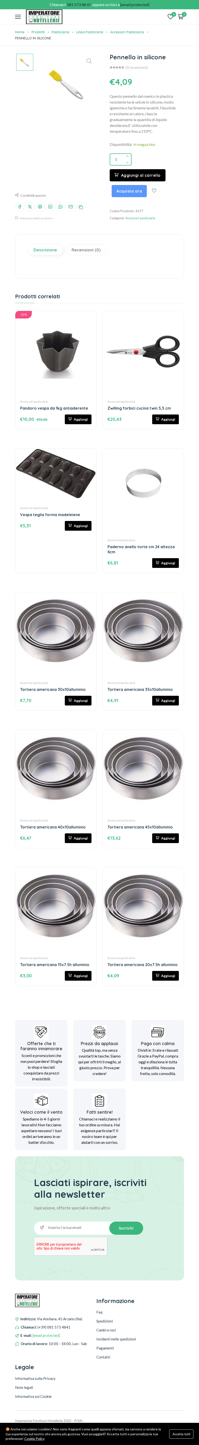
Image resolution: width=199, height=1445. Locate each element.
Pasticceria (60, 32)
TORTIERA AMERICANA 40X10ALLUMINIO (53, 827)
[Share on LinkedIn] (50, 206)
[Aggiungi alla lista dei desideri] (154, 191)
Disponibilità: (121, 144)
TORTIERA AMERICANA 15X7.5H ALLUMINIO (54, 964)
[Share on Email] (70, 206)
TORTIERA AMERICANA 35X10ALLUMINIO (140, 689)
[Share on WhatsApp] (60, 206)
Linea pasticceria (89, 32)
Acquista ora (129, 191)
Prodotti (38, 32)
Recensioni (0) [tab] (86, 249)
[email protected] (46, 1335)
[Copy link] (81, 206)
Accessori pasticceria (127, 32)
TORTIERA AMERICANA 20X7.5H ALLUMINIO (143, 964)
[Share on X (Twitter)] (29, 206)
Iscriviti (126, 1228)
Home (20, 32)
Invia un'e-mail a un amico (36, 218)
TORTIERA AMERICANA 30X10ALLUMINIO (53, 689)
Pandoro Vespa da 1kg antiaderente (54, 408)
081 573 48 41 (79, 4)
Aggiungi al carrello (141, 175)
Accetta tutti (181, 1434)
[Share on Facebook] (19, 206)
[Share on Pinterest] (40, 206)
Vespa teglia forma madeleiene (50, 514)
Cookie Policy (34, 1438)
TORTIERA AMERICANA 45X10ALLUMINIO (140, 827)
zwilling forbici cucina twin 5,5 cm (139, 408)
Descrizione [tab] (45, 249)
